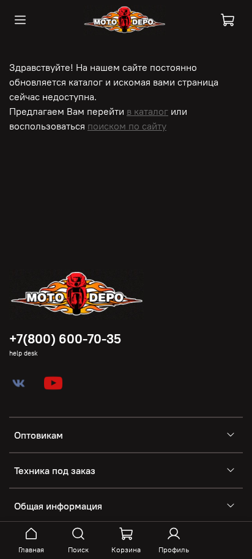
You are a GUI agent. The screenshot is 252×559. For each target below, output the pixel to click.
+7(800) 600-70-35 (65, 339)
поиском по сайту (126, 126)
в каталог (147, 111)
